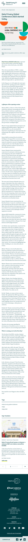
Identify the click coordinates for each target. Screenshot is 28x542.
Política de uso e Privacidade (14, 533)
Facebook (17, 539)
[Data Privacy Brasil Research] (9, 3)
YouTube (23, 528)
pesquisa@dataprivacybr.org (14, 518)
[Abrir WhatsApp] (24, 538)
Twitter (21, 539)
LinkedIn (19, 528)
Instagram (14, 528)
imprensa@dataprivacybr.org (14, 523)
